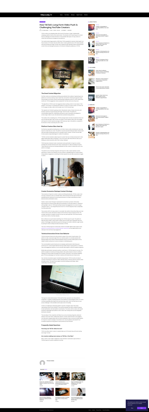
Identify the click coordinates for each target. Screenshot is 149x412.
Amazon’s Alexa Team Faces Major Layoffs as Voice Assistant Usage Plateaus (102, 96)
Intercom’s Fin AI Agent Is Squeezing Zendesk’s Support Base (102, 36)
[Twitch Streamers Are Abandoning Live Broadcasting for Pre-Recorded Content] (62, 376)
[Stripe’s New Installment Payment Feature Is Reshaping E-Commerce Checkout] (91, 73)
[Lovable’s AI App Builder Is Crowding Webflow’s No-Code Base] (91, 27)
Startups (73, 14)
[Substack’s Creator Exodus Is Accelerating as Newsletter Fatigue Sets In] (91, 81)
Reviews (86, 14)
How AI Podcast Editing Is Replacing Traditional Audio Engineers (45, 398)
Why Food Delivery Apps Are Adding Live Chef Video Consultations (77, 383)
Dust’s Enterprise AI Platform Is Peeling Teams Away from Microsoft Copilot (102, 44)
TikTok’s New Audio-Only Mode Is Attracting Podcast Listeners (102, 87)
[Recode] (48, 14)
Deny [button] (132, 408)
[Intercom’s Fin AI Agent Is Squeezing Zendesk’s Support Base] (91, 35)
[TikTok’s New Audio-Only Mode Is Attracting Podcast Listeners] (91, 89)
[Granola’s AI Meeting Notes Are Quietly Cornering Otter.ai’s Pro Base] (91, 52)
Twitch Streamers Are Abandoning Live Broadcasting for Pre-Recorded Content (62, 383)
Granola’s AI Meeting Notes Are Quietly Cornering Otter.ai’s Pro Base (102, 52)
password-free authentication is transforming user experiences (55, 228)
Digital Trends (79, 14)
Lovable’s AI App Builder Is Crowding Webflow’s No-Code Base (102, 28)
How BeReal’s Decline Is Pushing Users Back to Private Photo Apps (62, 398)
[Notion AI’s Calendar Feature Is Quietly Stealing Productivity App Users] (47, 376)
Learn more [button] (130, 404)
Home (61, 14)
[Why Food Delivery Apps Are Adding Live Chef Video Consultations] (78, 376)
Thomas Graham (45, 30)
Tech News (66, 14)
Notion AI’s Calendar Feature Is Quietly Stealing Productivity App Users (47, 383)
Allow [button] (142, 408)
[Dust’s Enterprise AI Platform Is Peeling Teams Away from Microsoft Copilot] (91, 44)
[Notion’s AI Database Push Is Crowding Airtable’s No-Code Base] (91, 60)
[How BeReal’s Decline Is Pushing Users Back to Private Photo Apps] (62, 392)
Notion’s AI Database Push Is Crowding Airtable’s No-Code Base (102, 61)
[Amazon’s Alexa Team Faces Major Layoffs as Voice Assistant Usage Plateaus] (91, 97)
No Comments (64, 30)
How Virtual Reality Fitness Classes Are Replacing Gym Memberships (77, 398)
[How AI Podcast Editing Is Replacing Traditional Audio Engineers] (47, 392)
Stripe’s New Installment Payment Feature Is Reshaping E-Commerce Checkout (102, 71)
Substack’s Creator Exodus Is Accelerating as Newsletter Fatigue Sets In (102, 80)
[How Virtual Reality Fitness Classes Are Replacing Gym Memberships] (78, 392)
